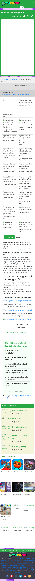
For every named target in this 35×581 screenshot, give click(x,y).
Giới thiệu (18, 550)
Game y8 (30, 563)
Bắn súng (14, 79)
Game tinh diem (24, 565)
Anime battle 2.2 (29, 494)
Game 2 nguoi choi (13, 567)
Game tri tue (4, 563)
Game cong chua (6, 569)
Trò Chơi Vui (5, 79)
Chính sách (11, 550)
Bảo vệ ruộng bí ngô (20, 410)
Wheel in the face (6, 472)
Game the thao (23, 563)
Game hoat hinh (6, 565)
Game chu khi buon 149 (25, 567)
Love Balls (16, 419)
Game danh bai (15, 565)
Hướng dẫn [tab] (9, 237)
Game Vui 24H (15, 569)
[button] (14, 6)
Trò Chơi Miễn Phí (16, 558)
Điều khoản (25, 550)
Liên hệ (19, 552)
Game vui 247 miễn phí (11, 570)
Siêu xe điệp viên (29, 510)
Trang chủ (4, 550)
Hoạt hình (21, 396)
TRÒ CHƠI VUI (26, 558)
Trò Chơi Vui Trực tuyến (26, 569)
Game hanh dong (14, 563)
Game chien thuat (19, 562)
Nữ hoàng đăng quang (20, 427)
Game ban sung (23, 560)
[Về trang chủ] (24, 16)
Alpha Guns (17, 530)
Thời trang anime (5, 494)
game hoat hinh (25, 249)
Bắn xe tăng (29, 530)
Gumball (23, 332)
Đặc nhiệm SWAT (17, 494)
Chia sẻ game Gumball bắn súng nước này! (15, 94)
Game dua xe (28, 562)
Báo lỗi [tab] (18, 237)
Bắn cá (17, 508)
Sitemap (24, 552)
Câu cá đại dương (19, 447)
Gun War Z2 (6, 530)
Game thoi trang (9, 562)
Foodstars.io (17, 472)
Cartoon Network (12, 332)
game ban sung (14, 249)
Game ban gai (14, 560)
